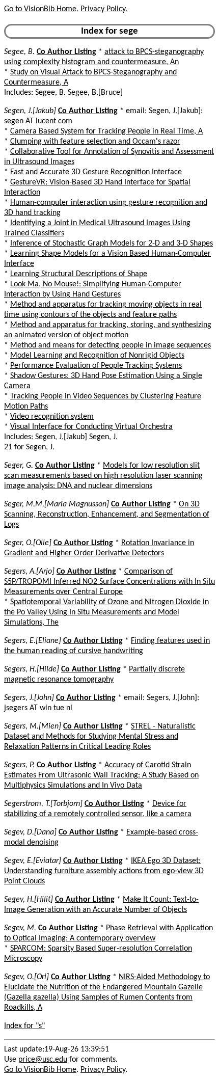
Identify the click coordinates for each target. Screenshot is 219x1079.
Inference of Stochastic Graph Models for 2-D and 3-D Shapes (111, 243)
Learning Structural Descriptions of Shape (78, 274)
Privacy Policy (102, 9)
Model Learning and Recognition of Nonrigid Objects (97, 356)
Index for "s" (24, 1026)
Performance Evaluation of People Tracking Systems (96, 366)
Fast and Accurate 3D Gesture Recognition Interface (96, 172)
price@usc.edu (42, 1060)
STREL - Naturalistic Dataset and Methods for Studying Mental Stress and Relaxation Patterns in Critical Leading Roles (100, 736)
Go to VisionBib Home (40, 9)
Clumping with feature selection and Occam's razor (95, 142)
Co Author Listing (66, 52)
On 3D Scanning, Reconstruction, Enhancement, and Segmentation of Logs (106, 514)
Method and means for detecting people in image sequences (110, 345)
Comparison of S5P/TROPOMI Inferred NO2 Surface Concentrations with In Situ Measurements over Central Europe (109, 582)
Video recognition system (52, 417)
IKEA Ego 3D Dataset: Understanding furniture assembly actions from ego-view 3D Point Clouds (104, 871)
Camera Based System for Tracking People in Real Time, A (106, 131)
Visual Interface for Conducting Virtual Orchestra (91, 427)
